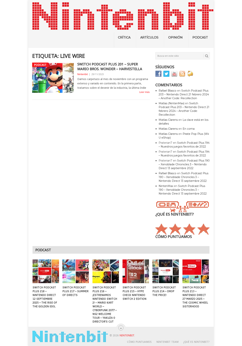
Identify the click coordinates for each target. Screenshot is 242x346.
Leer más (144, 92)
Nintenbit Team (167, 341)
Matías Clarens (168, 120)
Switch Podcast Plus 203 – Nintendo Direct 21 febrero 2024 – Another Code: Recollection (184, 94)
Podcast (200, 37)
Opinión (175, 37)
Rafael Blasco (167, 90)
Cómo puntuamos (139, 341)
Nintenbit (82, 74)
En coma (189, 128)
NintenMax (166, 186)
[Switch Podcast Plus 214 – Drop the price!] (165, 271)
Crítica (124, 37)
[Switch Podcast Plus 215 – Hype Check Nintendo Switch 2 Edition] (136, 271)
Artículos (149, 37)
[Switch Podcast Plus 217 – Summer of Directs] (75, 271)
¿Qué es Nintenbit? (196, 341)
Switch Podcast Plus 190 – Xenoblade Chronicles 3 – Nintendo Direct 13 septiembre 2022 (184, 164)
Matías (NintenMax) (171, 103)
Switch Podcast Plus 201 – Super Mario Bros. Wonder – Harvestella (109, 66)
